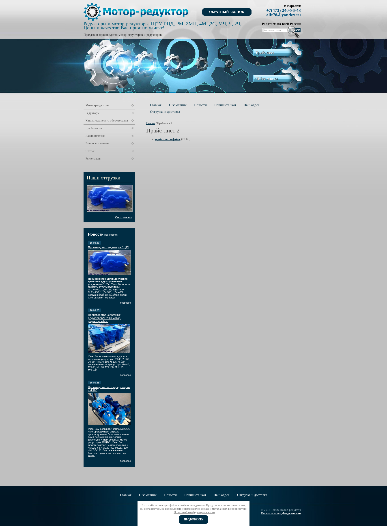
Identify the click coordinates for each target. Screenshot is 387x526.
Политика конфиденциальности (281, 513)
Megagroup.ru (292, 513)
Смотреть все (123, 217)
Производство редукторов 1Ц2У (108, 247)
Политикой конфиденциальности (194, 512)
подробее (125, 302)
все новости (111, 234)
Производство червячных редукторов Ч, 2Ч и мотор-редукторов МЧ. (104, 318)
